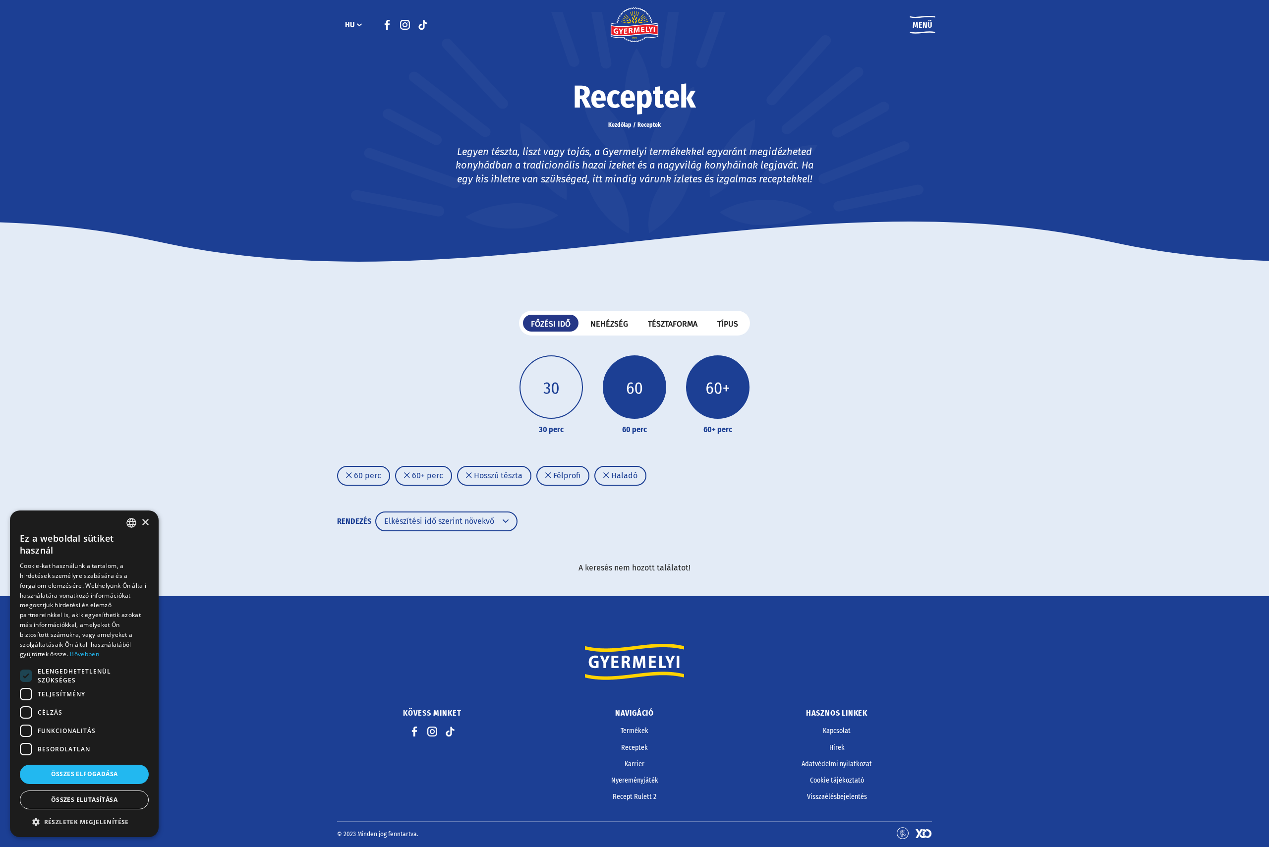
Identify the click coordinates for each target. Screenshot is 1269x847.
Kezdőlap (620, 124)
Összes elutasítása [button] (84, 799)
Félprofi (565, 475)
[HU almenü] (359, 25)
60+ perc (426, 475)
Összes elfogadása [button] (84, 774)
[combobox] (131, 523)
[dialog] (84, 673)
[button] (84, 822)
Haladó (623, 475)
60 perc (366, 475)
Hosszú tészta (497, 475)
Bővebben (84, 654)
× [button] (145, 522)
